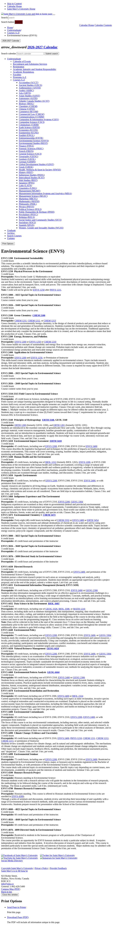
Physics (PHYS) (26, 206)
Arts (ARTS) (25, 93)
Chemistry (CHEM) (28, 106)
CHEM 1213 (50, 320)
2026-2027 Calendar (42, 47)
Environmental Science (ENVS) (34, 140)
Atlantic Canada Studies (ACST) (34, 101)
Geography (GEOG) (28, 156)
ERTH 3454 (93, 520)
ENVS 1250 (39, 290)
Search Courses (14, 235)
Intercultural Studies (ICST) (32, 177)
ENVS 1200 (20, 342)
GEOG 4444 (53, 672)
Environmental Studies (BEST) (33, 143)
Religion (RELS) (27, 217)
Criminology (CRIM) (29, 125)
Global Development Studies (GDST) (36, 164)
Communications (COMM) (31, 117)
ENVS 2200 (51, 446)
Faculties (17, 74)
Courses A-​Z (19, 80)
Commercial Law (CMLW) (31, 114)
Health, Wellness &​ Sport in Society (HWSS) (40, 169)
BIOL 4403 (53, 603)
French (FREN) (26, 151)
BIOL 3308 (64, 609)
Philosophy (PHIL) (28, 204)
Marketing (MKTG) (28, 198)
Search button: (8, 22)
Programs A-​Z (19, 77)
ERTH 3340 (48, 420)
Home (10, 27)
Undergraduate (14, 30)
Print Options (8, 244)
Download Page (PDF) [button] (18, 917)
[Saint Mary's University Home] (27, 14)
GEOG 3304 (77, 501)
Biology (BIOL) (26, 103)
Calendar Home (14, 6)
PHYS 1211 (55, 290)
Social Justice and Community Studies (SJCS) (40, 220)
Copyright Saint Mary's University (17, 868)
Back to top (6, 891)
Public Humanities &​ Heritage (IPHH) (36, 212)
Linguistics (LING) (28, 188)
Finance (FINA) (26, 146)
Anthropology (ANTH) (30, 88)
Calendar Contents (103, 25)
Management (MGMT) (29, 191)
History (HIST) (26, 172)
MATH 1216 (79, 609)
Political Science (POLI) (30, 209)
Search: (4, 17)
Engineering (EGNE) (29, 132)
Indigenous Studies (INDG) (32, 175)
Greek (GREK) (26, 167)
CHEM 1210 (50, 342)
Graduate (11, 230)
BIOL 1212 (50, 462)
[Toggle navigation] (54, 14)
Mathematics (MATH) (29, 201)
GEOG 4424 (53, 648)
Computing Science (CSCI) (31, 122)
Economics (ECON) (28, 130)
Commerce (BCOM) (28, 111)
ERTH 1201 (59, 425)
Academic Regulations (23, 72)
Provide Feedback (58, 868)
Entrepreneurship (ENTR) (31, 138)
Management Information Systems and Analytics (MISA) (45, 193)
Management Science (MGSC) (33, 196)
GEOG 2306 (92, 590)
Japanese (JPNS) (26, 183)
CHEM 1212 (34, 320)
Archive (11, 233)
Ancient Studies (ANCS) (30, 85)
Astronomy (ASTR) (28, 98)
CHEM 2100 (39, 315)
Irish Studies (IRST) (28, 180)
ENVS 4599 (17, 796)
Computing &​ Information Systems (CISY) (39, 119)
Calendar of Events (22, 61)
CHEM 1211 (21, 320)
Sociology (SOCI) (27, 222)
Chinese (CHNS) (27, 109)
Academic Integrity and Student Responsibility (34, 69)
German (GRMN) (27, 162)
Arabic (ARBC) (26, 90)
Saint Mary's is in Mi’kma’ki (14, 871)
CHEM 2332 (63, 520)
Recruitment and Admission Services (30, 64)
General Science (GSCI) (30, 154)
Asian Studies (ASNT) (29, 95)
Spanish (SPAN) (26, 225)
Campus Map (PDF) (10, 889)
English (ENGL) (26, 135)
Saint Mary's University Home (21, 9)
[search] (21, 17)
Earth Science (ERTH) (29, 127)
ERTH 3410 (56, 441)
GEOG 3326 (51, 609)
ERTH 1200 (20, 425)
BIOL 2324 (77, 696)
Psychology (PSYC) (28, 214)
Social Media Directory (12, 860)
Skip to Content (14, 3)
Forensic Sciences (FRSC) (31, 148)
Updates (11, 238)
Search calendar (8, 53)
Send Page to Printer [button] (16, 907)
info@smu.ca (7, 884)
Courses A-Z (13, 33)
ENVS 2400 (91, 446)
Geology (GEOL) (27, 159)
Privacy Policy (41, 868)
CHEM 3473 (49, 515)
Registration (18, 66)
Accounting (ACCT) (28, 82)
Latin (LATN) (25, 185)
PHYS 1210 (76, 738)
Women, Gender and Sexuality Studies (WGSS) (41, 228)
